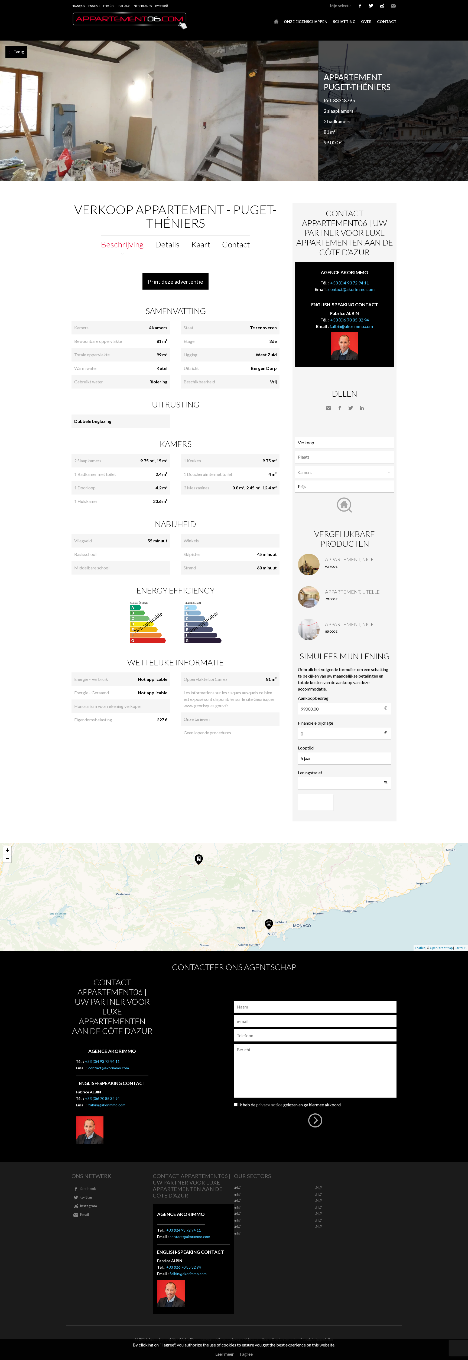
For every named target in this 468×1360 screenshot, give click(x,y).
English (94, 6)
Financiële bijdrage (315, 722)
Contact (386, 21)
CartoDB (460, 948)
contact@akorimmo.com (351, 289)
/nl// (237, 1187)
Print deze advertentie (175, 281)
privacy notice (269, 1104)
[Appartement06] (130, 28)
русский (161, 6)
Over (366, 21)
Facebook (339, 408)
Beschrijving (122, 244)
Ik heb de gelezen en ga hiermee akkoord (289, 1104)
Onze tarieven (197, 719)
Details (167, 244)
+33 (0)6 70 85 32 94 (349, 319)
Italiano (124, 6)
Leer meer (224, 1353)
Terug (19, 51)
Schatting (344, 21)
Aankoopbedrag (313, 698)
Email (393, 5)
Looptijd (306, 747)
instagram (382, 5)
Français (78, 6)
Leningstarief (310, 772)
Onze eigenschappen (305, 21)
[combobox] (344, 457)
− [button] (7, 858)
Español (109, 6)
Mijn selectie (341, 5)
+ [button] (7, 850)
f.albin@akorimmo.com (351, 326)
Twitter (350, 408)
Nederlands (143, 6)
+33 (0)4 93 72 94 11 (349, 282)
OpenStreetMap (441, 948)
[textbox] (346, 457)
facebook (360, 5)
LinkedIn (362, 408)
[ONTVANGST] (276, 22)
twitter (371, 5)
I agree (246, 1353)
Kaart (200, 244)
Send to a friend (328, 408)
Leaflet (420, 948)
